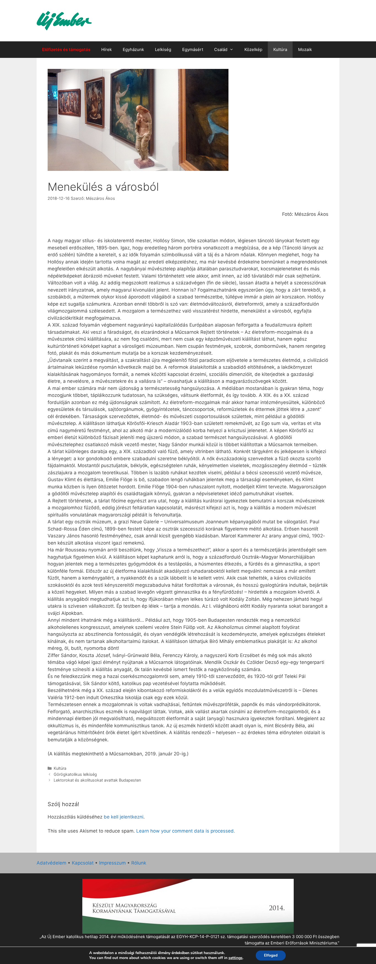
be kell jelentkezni (123, 817)
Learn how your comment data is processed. (185, 831)
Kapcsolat (83, 863)
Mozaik (305, 49)
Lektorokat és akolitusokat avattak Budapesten (97, 780)
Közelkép (253, 49)
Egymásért (192, 49)
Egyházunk (133, 49)
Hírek (106, 49)
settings (235, 957)
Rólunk (138, 863)
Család (220, 49)
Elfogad (270, 955)
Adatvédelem (51, 863)
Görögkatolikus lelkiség (75, 774)
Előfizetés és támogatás (66, 49)
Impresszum (112, 863)
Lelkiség (163, 49)
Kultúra (280, 49)
